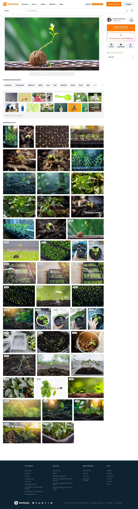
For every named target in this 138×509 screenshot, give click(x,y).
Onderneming (29, 479)
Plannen (88, 4)
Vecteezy (27, 473)
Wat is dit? (120, 52)
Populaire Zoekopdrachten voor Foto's (63, 484)
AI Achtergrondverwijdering (33, 491)
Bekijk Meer (95, 107)
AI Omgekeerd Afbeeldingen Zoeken (34, 488)
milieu (40, 85)
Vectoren (25, 4)
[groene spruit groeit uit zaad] (19, 365)
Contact (85, 473)
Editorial (52, 4)
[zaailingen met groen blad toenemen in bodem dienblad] (87, 137)
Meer (61, 4)
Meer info (111, 57)
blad (88, 85)
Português (110, 476)
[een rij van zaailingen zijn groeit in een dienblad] (88, 296)
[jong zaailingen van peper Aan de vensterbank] (18, 229)
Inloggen (128, 4)
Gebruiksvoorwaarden (97, 503)
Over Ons (86, 476)
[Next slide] (101, 85)
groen (73, 85)
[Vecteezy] (11, 4)
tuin (55, 85)
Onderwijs (28, 481)
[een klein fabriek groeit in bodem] (53, 183)
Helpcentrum (87, 470)
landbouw (8, 85)
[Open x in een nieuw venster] (48, 503)
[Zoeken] (127, 10)
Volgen (131, 21)
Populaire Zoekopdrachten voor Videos (63, 488)
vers (48, 85)
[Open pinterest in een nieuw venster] (42, 503)
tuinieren (64, 85)
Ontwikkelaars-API (30, 484)
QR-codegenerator (30, 494)
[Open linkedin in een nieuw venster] (39, 503)
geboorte (31, 85)
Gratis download (121, 28)
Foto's (34, 4)
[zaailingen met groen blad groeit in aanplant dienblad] (52, 137)
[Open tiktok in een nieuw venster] (45, 503)
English (109, 470)
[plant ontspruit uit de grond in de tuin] (53, 365)
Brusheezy (28, 470)
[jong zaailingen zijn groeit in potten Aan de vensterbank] (10, 137)
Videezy (27, 476)
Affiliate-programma (59, 476)
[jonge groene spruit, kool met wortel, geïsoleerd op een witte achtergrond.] (50, 387)
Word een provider (86, 479)
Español (109, 473)
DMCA (55, 473)
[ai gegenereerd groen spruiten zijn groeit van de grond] (88, 160)
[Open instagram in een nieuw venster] (36, 503)
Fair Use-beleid (118, 503)
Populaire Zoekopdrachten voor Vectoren (63, 479)
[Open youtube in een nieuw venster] (51, 503)
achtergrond (20, 85)
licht (95, 85)
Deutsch (109, 479)
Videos (43, 4)
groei (81, 85)
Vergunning (56, 470)
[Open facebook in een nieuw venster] (33, 503)
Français (109, 481)
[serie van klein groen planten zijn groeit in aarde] (86, 387)
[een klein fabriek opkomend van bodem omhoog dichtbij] (19, 183)
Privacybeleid (108, 503)
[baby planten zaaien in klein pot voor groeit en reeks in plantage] (79, 251)
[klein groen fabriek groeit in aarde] (22, 432)
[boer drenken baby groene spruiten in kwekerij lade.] (19, 273)
